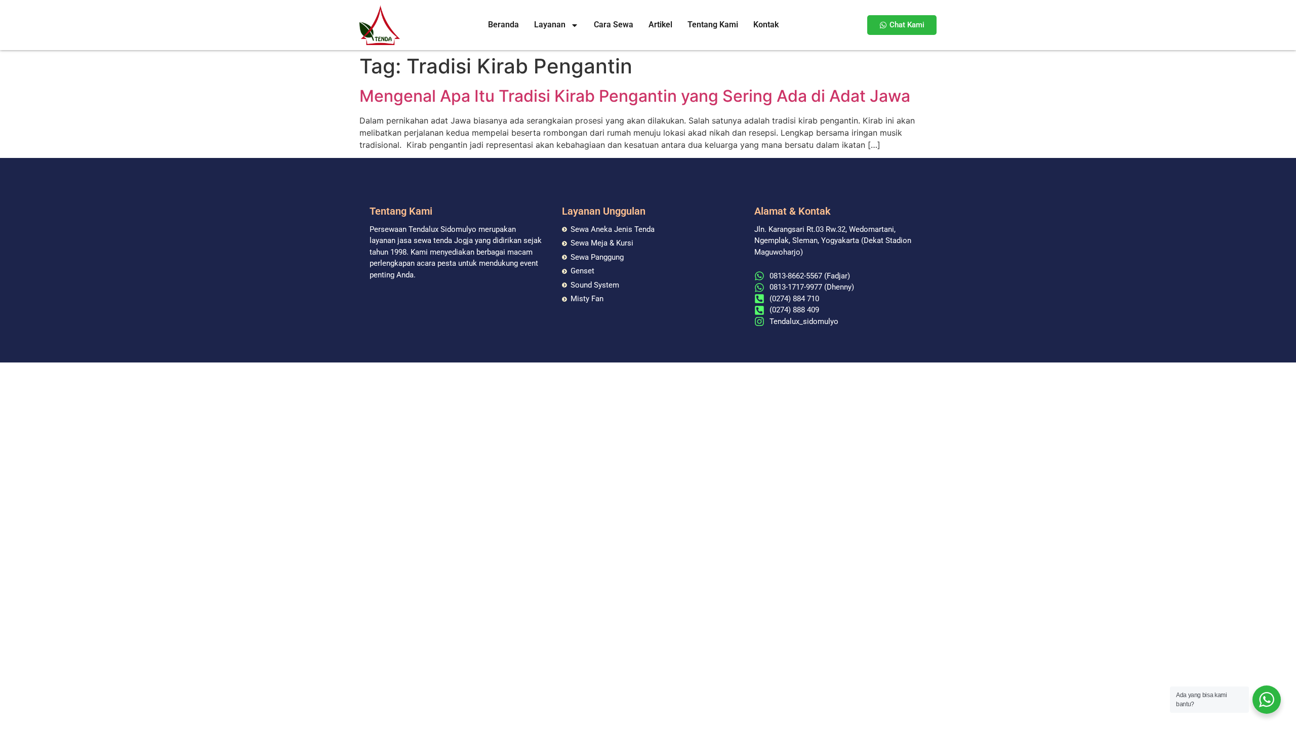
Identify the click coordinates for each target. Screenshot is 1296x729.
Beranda (503, 24)
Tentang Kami (712, 24)
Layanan (549, 24)
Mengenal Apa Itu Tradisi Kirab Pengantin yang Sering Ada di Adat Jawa (634, 96)
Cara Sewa (613, 24)
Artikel (660, 24)
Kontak (766, 24)
